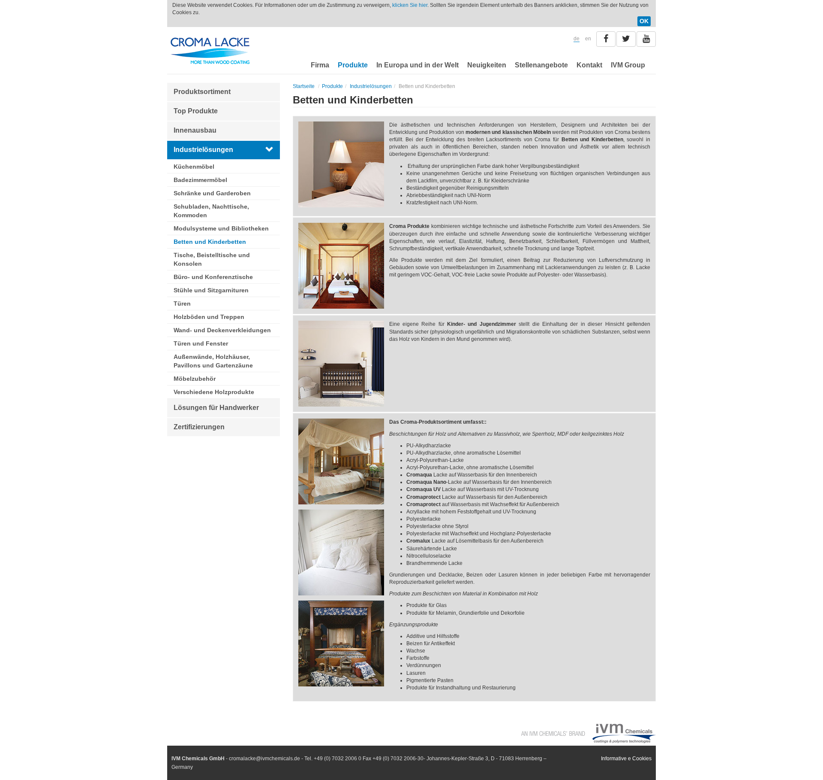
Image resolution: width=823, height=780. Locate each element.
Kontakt (589, 65)
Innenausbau (195, 130)
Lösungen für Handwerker (216, 407)
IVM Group (628, 65)
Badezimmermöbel (200, 179)
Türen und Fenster (201, 343)
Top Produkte (196, 111)
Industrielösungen (203, 149)
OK (644, 21)
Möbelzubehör (195, 378)
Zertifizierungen (199, 427)
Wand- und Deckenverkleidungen (222, 330)
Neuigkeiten (486, 65)
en (588, 39)
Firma (320, 65)
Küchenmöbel (194, 166)
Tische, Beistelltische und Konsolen (212, 259)
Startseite (304, 86)
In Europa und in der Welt (417, 65)
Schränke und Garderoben (212, 193)
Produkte (353, 65)
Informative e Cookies (626, 759)
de (577, 39)
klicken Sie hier (409, 5)
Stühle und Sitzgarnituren (211, 290)
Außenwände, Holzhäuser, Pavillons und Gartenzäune (213, 361)
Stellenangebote (541, 65)
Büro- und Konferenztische (213, 276)
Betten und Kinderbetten (210, 241)
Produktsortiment (202, 91)
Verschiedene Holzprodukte (214, 391)
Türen (182, 303)
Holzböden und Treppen (209, 316)
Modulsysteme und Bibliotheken (221, 228)
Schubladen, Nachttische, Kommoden (211, 211)
